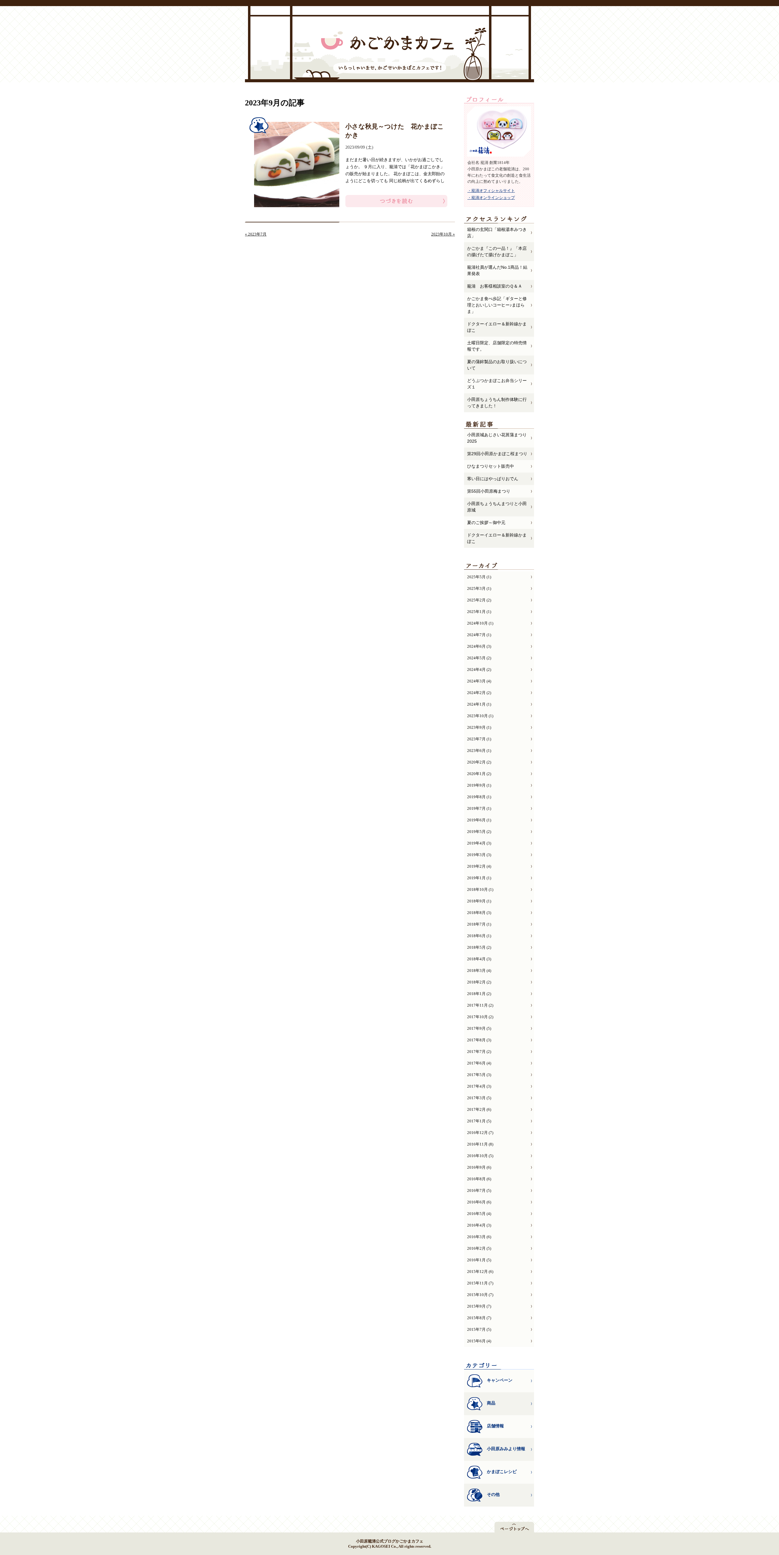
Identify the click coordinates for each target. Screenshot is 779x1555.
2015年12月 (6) (480, 1271)
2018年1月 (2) (479, 993)
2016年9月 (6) (479, 1167)
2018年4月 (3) (479, 959)
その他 (493, 1494)
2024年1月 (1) (479, 704)
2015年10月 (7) (480, 1294)
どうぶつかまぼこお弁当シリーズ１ (497, 383)
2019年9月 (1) (479, 785)
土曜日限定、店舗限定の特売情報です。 (497, 346)
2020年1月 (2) (479, 773)
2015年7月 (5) (479, 1329)
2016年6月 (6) (479, 1202)
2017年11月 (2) (480, 1005)
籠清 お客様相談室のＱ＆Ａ (494, 286)
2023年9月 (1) (479, 727)
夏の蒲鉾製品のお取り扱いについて (497, 364)
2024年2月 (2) (479, 692)
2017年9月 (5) (479, 1028)
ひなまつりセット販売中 (490, 466)
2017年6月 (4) (479, 1063)
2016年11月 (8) (480, 1144)
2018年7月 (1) (479, 924)
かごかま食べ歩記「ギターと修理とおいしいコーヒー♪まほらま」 (497, 305)
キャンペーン (499, 1380)
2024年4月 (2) (479, 669)
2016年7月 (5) (479, 1190)
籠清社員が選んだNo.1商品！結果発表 (497, 270)
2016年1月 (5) (479, 1260)
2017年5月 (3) (479, 1074)
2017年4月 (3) (479, 1086)
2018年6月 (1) (479, 935)
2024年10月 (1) (480, 623)
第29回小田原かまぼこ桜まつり (497, 453)
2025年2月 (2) (479, 600)
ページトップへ (514, 1527)
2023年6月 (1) (479, 750)
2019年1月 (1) (479, 878)
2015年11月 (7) (480, 1283)
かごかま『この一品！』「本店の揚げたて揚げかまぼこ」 (497, 251)
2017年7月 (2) (479, 1051)
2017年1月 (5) (479, 1121)
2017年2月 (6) (479, 1109)
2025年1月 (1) (479, 611)
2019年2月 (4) (479, 866)
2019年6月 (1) (479, 820)
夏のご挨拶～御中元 (486, 522)
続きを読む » (396, 201)
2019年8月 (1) (479, 797)
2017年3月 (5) (479, 1098)
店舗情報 (495, 1425)
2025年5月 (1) (479, 577)
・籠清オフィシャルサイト (491, 190)
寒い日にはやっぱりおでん (492, 478)
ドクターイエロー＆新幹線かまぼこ (497, 327)
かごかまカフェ (387, 40)
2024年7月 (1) (479, 634)
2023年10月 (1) (480, 716)
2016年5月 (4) (479, 1213)
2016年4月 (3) (479, 1225)
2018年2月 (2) (479, 982)
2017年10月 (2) (480, 1017)
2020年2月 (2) (479, 762)
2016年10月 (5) (480, 1155)
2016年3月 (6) (479, 1236)
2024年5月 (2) (479, 658)
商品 (491, 1403)
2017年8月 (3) (479, 1040)
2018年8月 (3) (479, 912)
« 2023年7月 (256, 234)
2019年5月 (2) (479, 831)
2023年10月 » (443, 234)
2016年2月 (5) (479, 1248)
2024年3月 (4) (479, 681)
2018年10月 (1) (480, 889)
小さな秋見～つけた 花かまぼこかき (394, 131)
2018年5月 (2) (479, 947)
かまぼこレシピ (502, 1471)
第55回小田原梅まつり (488, 491)
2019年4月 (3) (479, 843)
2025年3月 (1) (479, 588)
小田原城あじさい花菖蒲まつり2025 (497, 438)
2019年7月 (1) (479, 808)
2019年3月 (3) (479, 854)
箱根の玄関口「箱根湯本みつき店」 (497, 232)
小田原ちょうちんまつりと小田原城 (497, 506)
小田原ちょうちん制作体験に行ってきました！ (497, 402)
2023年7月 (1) (479, 739)
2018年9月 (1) (479, 901)
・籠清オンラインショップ (491, 197)
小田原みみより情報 (506, 1448)
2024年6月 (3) (479, 646)
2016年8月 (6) (479, 1179)
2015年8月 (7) (479, 1318)
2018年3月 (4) (479, 970)
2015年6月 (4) (479, 1341)
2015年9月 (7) (479, 1306)
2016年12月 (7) (480, 1132)
